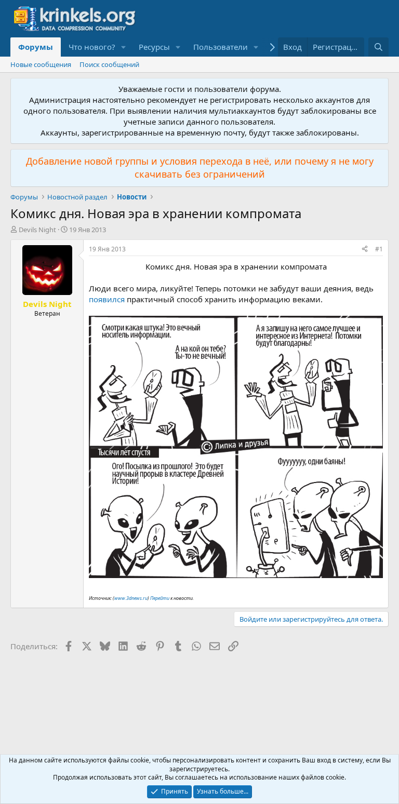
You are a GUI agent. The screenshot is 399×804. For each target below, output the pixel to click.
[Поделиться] (364, 250)
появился (107, 299)
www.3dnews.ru (131, 598)
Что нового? (92, 47)
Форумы (35, 47)
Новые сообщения (40, 64)
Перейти (159, 598)
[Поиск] (378, 47)
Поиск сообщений (109, 64)
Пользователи (220, 47)
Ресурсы (154, 47)
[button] (123, 47)
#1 (379, 249)
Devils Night (37, 229)
